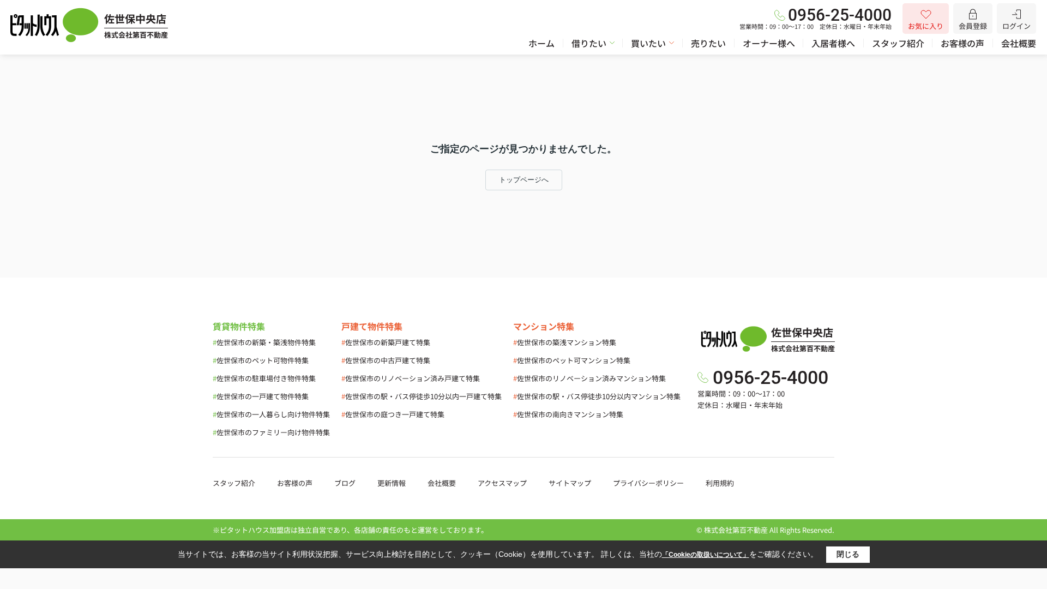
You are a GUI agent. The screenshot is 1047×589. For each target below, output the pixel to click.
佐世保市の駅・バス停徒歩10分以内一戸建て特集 (421, 396)
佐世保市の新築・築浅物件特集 (264, 342)
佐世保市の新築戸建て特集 (385, 342)
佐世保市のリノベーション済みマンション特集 (589, 378)
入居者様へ (833, 43)
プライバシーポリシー (648, 483)
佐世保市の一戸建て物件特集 (261, 396)
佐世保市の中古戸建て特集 (385, 360)
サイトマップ (570, 483)
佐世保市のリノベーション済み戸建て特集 (410, 378)
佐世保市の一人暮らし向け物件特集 (271, 414)
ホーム (541, 43)
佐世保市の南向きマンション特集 (568, 414)
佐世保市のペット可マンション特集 (571, 360)
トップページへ (524, 180)
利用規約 (720, 483)
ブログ (345, 483)
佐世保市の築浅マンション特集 (564, 342)
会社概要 (1018, 43)
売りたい (708, 43)
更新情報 (391, 483)
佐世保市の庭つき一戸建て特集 (392, 414)
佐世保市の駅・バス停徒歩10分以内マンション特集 (597, 396)
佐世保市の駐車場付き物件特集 (264, 378)
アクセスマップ (502, 483)
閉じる (848, 554)
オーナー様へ (769, 43)
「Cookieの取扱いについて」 (705, 554)
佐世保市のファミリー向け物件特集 (271, 432)
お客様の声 (962, 43)
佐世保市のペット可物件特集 (261, 360)
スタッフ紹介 (898, 43)
